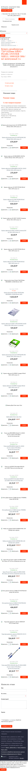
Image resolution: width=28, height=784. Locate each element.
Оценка (3, 712)
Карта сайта (4, 749)
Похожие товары (9, 98)
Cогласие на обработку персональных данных (13, 751)
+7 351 (6, 14)
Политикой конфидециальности (12, 767)
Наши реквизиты (21, 747)
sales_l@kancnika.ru (15, 15)
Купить (24, 147)
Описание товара (9, 93)
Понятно (3, 769)
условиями (13, 720)
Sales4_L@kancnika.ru (11, 747)
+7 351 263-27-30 (4, 39)
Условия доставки (9, 83)
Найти (22, 19)
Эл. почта (3, 693)
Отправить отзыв (6, 726)
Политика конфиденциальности (9, 754)
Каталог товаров (6, 10)
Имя (2, 688)
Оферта (20, 754)
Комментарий (5, 699)
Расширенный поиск (7, 21)
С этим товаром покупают (12, 103)
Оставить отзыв (9, 85)
